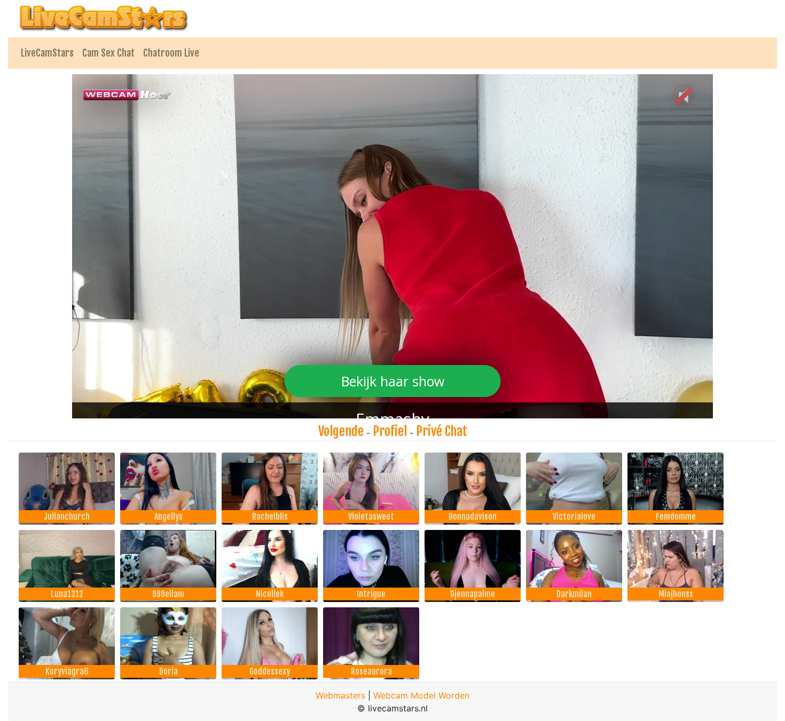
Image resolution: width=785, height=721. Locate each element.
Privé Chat (441, 431)
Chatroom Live (171, 53)
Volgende (341, 431)
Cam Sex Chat (108, 53)
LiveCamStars (47, 53)
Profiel (390, 431)
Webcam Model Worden (421, 695)
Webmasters (340, 695)
